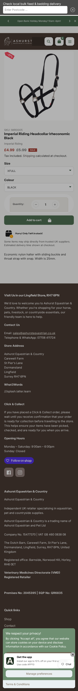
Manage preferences (39, 673)
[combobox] (35, 10)
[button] (72, 10)
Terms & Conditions (18, 684)
